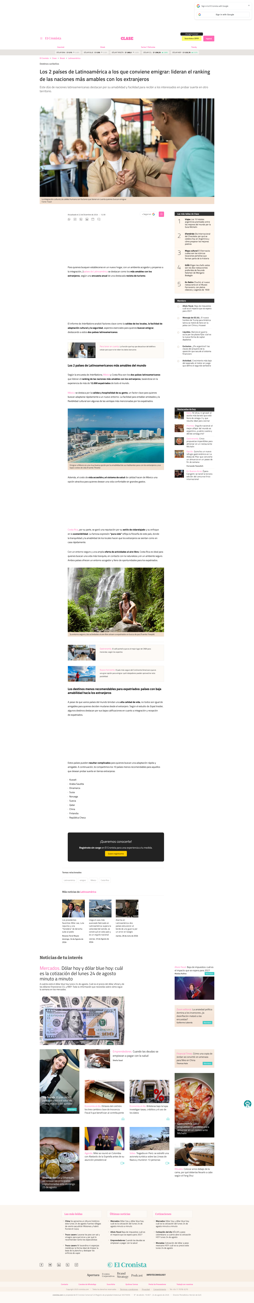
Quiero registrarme (116, 853)
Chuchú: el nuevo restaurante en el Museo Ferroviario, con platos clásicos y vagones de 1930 (197, 286)
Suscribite (111, 1284)
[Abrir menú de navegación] (41, 38)
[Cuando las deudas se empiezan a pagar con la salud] (97, 1062)
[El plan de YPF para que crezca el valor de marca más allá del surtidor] (59, 1081)
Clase (54, 58)
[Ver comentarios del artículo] (98, 219)
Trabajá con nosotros (185, 1284)
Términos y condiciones (129, 1289)
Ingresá (209, 38)
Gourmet (60, 47)
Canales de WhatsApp (87, 1284)
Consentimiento (159, 1289)
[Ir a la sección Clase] (127, 38)
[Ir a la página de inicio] (53, 38)
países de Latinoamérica (96, 271)
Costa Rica (73, 529)
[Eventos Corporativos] (108, 1275)
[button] (247, 1104)
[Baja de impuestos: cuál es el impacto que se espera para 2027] (194, 988)
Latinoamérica (74, 58)
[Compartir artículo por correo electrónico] (93, 219)
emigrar (83, 880)
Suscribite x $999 (192, 38)
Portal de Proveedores (157, 1284)
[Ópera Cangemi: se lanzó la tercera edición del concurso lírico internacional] (179, 474)
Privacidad (146, 1289)
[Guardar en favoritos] (161, 214)
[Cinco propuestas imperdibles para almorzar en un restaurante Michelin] (179, 441)
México (106, 374)
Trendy (194, 47)
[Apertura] (93, 1276)
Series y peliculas (148, 47)
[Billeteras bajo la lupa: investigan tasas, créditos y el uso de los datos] (149, 1091)
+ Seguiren (149, 215)
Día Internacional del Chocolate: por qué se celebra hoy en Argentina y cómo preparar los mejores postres (197, 239)
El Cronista (44, 58)
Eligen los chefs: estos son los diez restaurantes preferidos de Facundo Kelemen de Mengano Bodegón (197, 270)
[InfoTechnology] (156, 1276)
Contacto (64, 1284)
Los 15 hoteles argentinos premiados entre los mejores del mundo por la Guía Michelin (198, 223)
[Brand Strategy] (123, 1275)
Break (102, 47)
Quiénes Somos (132, 1284)
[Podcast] (137, 1275)
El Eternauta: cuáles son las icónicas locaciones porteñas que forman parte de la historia (197, 255)
